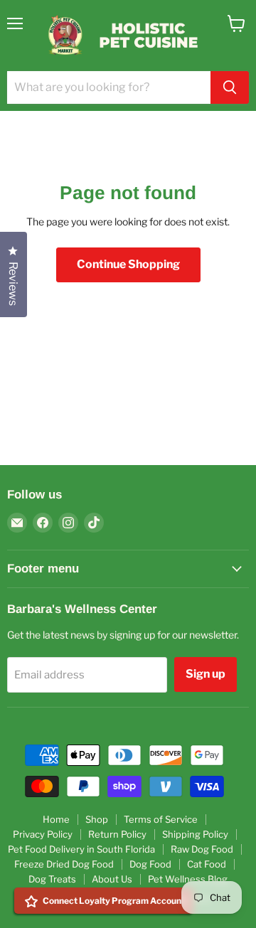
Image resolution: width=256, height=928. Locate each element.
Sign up (205, 674)
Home (56, 819)
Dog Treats (52, 879)
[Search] (229, 87)
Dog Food (150, 864)
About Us (112, 879)
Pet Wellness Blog (188, 879)
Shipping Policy (195, 834)
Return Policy (117, 834)
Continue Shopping (128, 264)
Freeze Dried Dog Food (64, 864)
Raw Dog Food (202, 849)
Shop (96, 819)
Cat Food (206, 864)
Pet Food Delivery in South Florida (81, 849)
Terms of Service (161, 819)
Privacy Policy (43, 834)
